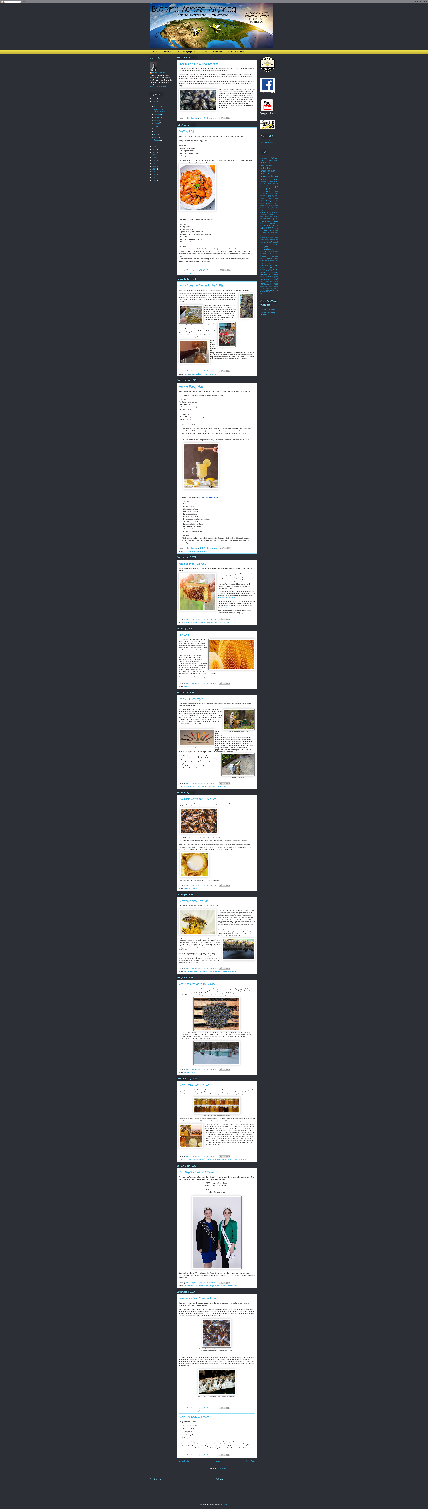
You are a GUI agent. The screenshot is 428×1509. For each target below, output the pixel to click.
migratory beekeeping (269, 256)
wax (271, 288)
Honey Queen (218, 51)
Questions (167, 51)
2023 (154, 146)
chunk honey (188, 1159)
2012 (154, 177)
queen (271, 272)
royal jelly (268, 276)
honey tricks (275, 242)
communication (188, 1411)
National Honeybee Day (192, 564)
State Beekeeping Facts (185, 51)
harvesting (275, 218)
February (157, 140)
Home (155, 51)
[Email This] (220, 118)
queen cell (194, 888)
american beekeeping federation (209, 1286)
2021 (154, 152)
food (200, 971)
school (273, 276)
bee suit (275, 185)
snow (271, 278)
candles (270, 195)
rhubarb (216, 622)
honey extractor (213, 374)
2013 (154, 174)
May (155, 131)
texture (276, 283)
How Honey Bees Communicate (197, 1298)
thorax (271, 284)
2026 (154, 99)
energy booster (265, 212)
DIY (272, 209)
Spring (276, 278)
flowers (196, 971)
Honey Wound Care (266, 141)
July (155, 126)
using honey (268, 286)
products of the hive (271, 271)
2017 (154, 163)
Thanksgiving (198, 273)
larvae (272, 253)
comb (276, 198)
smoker (220, 786)
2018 (154, 160)
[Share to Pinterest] (229, 118)
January (157, 143)
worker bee (274, 290)
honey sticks (267, 242)
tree (264, 286)
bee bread (272, 183)
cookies (276, 200)
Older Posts (250, 1461)
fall (261, 214)
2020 (154, 155)
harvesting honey (196, 374)
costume (276, 203)
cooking (262, 202)
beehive (186, 786)
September (158, 120)
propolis (214, 786)
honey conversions (266, 235)
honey (205, 374)
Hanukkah (269, 218)
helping (205, 971)
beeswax (186, 686)
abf (267, 157)
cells (269, 196)
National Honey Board (267, 309)
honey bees (208, 1411)
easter (262, 210)
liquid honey (242, 1159)
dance (196, 1411)
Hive (276, 223)
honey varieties (269, 244)
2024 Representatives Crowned (197, 1172)
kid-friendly (263, 253)
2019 (154, 158)
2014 (154, 172)
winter (194, 1072)
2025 (154, 101)
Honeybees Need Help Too (193, 901)
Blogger (225, 1504)
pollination (274, 267)
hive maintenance (266, 225)
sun (272, 279)
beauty (276, 181)
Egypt (276, 210)
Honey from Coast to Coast (195, 1085)
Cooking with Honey (236, 51)
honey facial (268, 239)
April (156, 134)
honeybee (223, 971)
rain (272, 274)
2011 (154, 180)
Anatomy (275, 179)
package (262, 263)
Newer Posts (184, 1461)
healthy (262, 223)
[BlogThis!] (222, 118)
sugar (268, 279)
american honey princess (228, 1286)
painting (270, 263)
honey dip (271, 237)
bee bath (266, 183)
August (156, 123)
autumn (271, 181)
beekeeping (200, 786)
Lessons (204, 51)
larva (268, 253)
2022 (154, 149)
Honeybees (266, 249)
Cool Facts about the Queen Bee (197, 799)
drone (276, 209)
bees (191, 971)
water (234, 971)
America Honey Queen (191, 1286)
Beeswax (184, 635)
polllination (263, 269)
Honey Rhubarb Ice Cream (226, 598)
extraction (275, 212)
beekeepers (265, 189)
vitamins (262, 288)
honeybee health (273, 246)
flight (268, 214)
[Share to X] (225, 118)
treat (261, 286)
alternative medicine (269, 158)
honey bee (216, 971)
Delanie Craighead (158, 72)
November (157, 114)
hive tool (208, 786)
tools (224, 786)
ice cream (194, 622)
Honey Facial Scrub (266, 142)
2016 (154, 166)
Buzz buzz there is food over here (198, 64)
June (156, 129)
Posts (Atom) (221, 1468)
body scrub (274, 193)
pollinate (262, 267)
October (157, 117)
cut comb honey (208, 1159)
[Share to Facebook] (227, 118)
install (276, 251)
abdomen (262, 157)
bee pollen (267, 185)
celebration (263, 196)
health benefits (272, 222)
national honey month (200, 551)
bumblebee (263, 195)
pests (276, 263)
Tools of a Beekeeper (191, 699)
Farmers (264, 214)
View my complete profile (158, 86)
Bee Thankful (186, 132)
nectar (262, 262)
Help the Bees (225, 607)
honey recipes (188, 273)
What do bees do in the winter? (197, 984)
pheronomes (217, 1411)
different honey (219, 1159)
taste (271, 283)
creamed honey (198, 1159)
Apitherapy (263, 181)
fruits (271, 216)
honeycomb (264, 251)
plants (271, 265)
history (272, 223)
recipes (275, 274)
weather (276, 288)
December (157, 107)
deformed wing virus (272, 207)
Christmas (275, 196)
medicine (275, 255)
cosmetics (269, 203)
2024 (154, 104)
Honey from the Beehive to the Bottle (201, 286)
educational (269, 210)
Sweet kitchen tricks (271, 281)
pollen (229, 971)
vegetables (275, 286)
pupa (267, 272)
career (276, 195)
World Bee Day (224, 622)
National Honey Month (192, 387)
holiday (262, 228)
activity (270, 157)
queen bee (187, 888)
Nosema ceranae (272, 262)
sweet (262, 281)
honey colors (234, 1159)
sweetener (263, 283)
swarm (276, 279)
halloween (263, 218)
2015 (154, 169)
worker (267, 290)
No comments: (212, 118)
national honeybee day (205, 622)
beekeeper (187, 374)
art (267, 181)
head (271, 220)
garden (276, 216)
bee (261, 183)
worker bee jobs (265, 291)
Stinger (262, 279)
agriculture (275, 157)
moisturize (263, 258)
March (156, 137)
